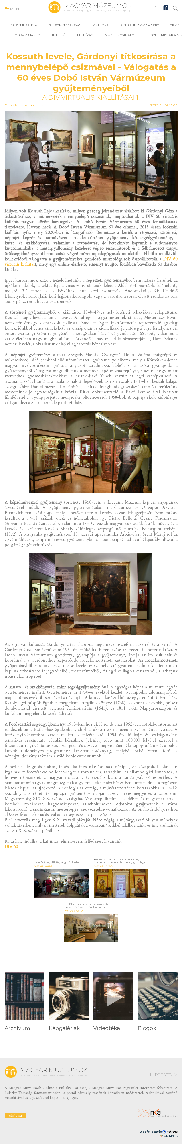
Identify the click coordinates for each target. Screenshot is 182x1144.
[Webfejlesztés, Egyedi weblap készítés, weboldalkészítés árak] (168, 1135)
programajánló (25, 35)
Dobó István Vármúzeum (24, 105)
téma (175, 25)
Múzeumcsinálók (120, 35)
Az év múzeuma (23, 25)
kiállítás (100, 25)
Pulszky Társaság (65, 25)
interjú (58, 35)
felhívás (85, 35)
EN (157, 8)
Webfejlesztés (151, 1131)
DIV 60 (11, 847)
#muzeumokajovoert (139, 25)
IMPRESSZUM (164, 1074)
